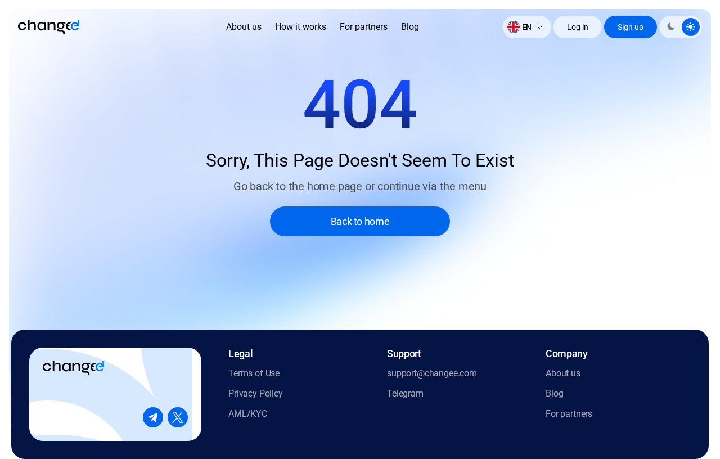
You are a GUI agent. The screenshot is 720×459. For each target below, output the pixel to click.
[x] (178, 417)
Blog (410, 26)
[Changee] (48, 27)
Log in (577, 27)
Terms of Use (254, 373)
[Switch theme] (680, 27)
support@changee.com (432, 373)
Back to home (360, 221)
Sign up (631, 27)
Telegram (405, 393)
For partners (364, 26)
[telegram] (153, 417)
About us (244, 26)
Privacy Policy (255, 393)
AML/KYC (247, 413)
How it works (300, 26)
